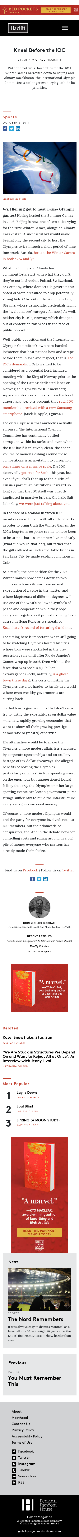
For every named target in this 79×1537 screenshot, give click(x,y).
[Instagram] (14, 1464)
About (17, 1411)
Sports (14, 1313)
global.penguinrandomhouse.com (39, 1531)
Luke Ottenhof (28, 1097)
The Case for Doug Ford (39, 951)
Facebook (30, 870)
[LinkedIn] (18, 128)
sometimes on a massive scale (27, 466)
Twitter (68, 870)
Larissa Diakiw (28, 1111)
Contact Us (21, 1424)
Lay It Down (27, 1092)
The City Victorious (39, 946)
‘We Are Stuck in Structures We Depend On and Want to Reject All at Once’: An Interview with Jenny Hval (39, 1056)
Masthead (20, 1417)
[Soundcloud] (14, 1476)
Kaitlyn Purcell (29, 1125)
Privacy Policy (23, 1430)
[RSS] (14, 1482)
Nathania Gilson (15, 1066)
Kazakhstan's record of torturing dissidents (37, 628)
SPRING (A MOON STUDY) (38, 1119)
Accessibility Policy (27, 1436)
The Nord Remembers (35, 1319)
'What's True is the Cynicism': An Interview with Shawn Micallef (39, 940)
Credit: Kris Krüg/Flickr (14, 199)
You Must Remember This (34, 1381)
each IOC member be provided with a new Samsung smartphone (38, 408)
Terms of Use (22, 1442)
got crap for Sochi (35, 473)
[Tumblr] (14, 1470)
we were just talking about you (44, 504)
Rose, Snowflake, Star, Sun (27, 1037)
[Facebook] (5, 128)
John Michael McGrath (41, 59)
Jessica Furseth (14, 1042)
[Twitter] (11, 128)
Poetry (14, 1371)
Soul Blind (25, 1105)
